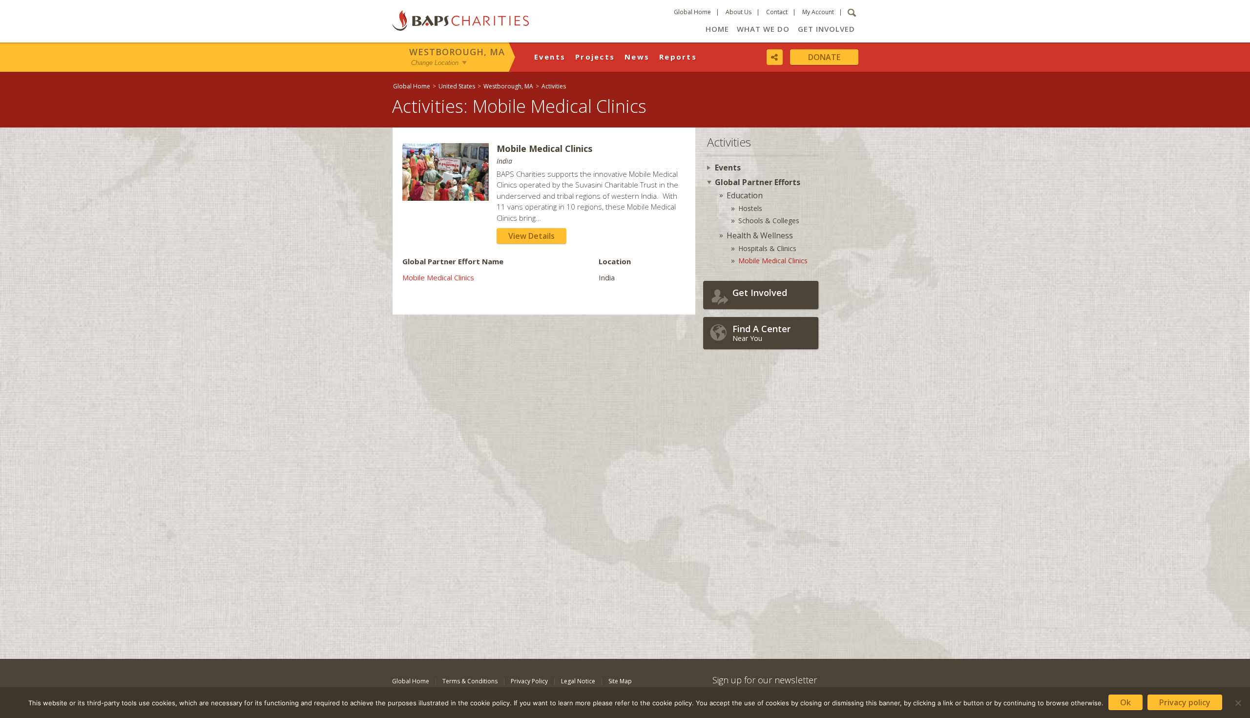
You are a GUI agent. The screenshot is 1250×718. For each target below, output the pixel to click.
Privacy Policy (529, 681)
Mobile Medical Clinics (438, 277)
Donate (824, 57)
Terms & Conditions (470, 681)
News (637, 57)
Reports (678, 57)
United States (456, 86)
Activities (554, 86)
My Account (818, 12)
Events (550, 57)
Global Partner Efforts (757, 182)
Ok (1125, 702)
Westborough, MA (457, 52)
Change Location (434, 62)
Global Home (692, 12)
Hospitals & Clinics (767, 248)
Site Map (620, 681)
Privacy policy (1184, 702)
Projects (595, 57)
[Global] (1238, 316)
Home (717, 29)
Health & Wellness (760, 235)
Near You (761, 333)
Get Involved (826, 29)
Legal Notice (578, 681)
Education (745, 195)
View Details (531, 236)
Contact (777, 12)
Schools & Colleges (768, 220)
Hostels (750, 208)
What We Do (763, 29)
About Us (738, 12)
